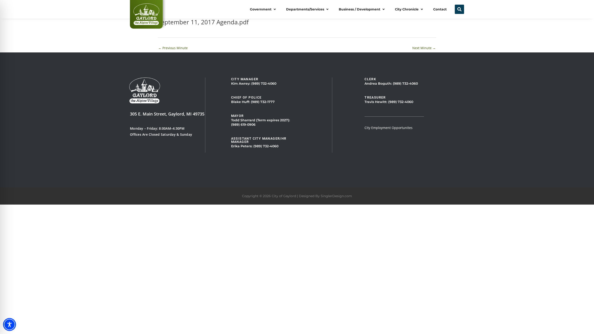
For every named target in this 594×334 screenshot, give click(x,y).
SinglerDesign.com (336, 196)
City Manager (244, 79)
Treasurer (375, 97)
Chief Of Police (246, 97)
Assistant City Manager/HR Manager (259, 140)
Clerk (370, 79)
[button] (263, 9)
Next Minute (424, 48)
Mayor (237, 116)
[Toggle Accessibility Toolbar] (9, 324)
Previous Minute (173, 48)
